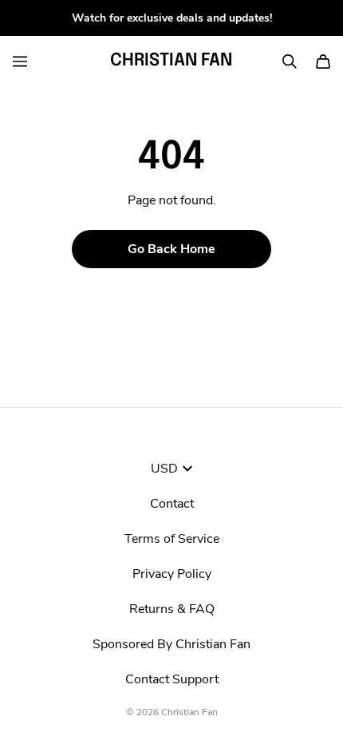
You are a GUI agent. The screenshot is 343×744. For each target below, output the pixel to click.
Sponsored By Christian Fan (171, 644)
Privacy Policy (171, 574)
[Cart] (323, 61)
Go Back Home (171, 249)
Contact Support (172, 679)
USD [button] (164, 468)
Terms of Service (171, 539)
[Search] (289, 61)
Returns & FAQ (172, 609)
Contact (172, 503)
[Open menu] (20, 61)
